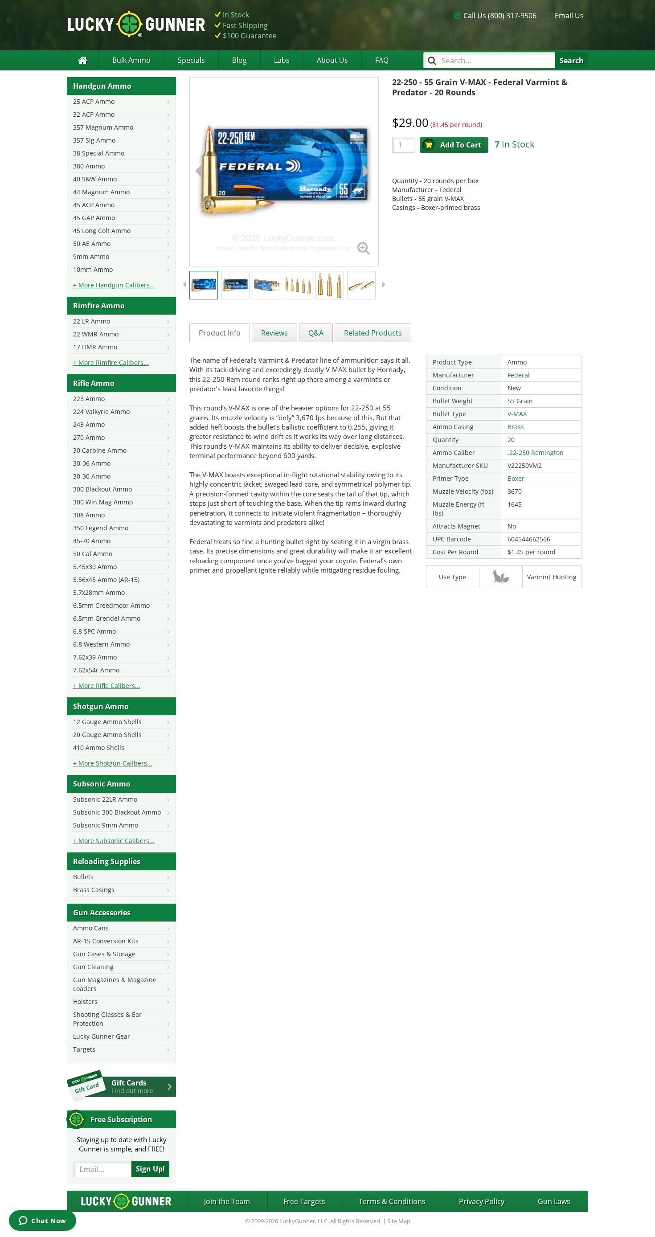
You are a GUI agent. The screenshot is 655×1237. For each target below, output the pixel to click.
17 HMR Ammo (95, 347)
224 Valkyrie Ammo (101, 411)
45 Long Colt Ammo (102, 230)
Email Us (569, 15)
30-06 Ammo (92, 463)
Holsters (85, 1001)
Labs (282, 60)
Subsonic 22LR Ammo (105, 799)
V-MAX (517, 414)
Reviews (274, 333)
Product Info (220, 333)
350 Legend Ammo (100, 528)
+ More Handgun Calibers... (114, 285)
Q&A (315, 333)
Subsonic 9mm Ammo (105, 825)
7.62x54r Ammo (96, 670)
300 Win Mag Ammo (103, 502)
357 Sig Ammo (94, 140)
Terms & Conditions (392, 1201)
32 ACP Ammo (94, 114)
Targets (84, 1049)
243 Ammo (89, 424)
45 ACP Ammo (94, 205)
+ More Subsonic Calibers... (114, 840)
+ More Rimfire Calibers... (111, 362)
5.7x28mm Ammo (99, 592)
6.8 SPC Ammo (94, 631)
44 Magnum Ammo (101, 192)
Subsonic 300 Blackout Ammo (117, 812)
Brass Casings (94, 889)
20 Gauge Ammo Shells (107, 734)
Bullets (83, 876)
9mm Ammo (91, 256)
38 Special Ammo (98, 153)
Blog (239, 60)
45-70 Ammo (92, 541)
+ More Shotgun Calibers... (112, 763)
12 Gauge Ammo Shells (107, 721)
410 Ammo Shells (98, 747)
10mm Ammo (93, 269)
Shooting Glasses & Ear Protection (107, 1019)
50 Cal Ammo (92, 553)
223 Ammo (89, 398)
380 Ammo (89, 166)
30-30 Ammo (92, 476)
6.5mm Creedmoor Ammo (111, 605)
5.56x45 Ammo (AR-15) (106, 579)
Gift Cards (132, 1086)
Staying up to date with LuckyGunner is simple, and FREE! (122, 1144)
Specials (191, 60)
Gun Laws (554, 1201)
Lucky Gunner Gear (101, 1036)
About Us (332, 60)
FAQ (382, 60)
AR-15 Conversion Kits (106, 941)
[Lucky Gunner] (82, 60)
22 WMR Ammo (96, 334)
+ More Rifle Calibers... (106, 685)
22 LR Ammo (91, 321)
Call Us (499, 15)
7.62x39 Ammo (95, 657)
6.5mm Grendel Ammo (106, 618)
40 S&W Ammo (95, 179)
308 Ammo (89, 515)
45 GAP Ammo (94, 217)
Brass (516, 426)
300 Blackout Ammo (102, 489)
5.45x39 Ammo (95, 566)
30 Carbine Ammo (100, 450)
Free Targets (304, 1201)
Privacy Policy (481, 1201)
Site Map (398, 1221)
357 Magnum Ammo (103, 127)
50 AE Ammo (92, 243)
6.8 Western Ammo (101, 644)
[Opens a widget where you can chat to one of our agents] (42, 1221)
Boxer (516, 478)
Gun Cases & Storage (104, 954)
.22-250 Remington (536, 452)
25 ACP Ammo (94, 101)
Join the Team (227, 1201)
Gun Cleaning (93, 967)
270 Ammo (89, 437)
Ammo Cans (91, 928)
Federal (519, 375)
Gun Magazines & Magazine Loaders (114, 984)
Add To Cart (460, 145)
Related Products (373, 333)
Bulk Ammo (131, 60)
